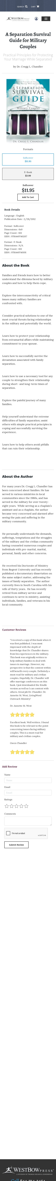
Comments (10, 813)
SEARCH (20, 6)
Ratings (8, 799)
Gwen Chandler (18, 743)
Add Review (9, 766)
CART (33, 6)
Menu (45, 18)
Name (7, 774)
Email (7, 787)
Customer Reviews (14, 629)
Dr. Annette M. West (21, 705)
